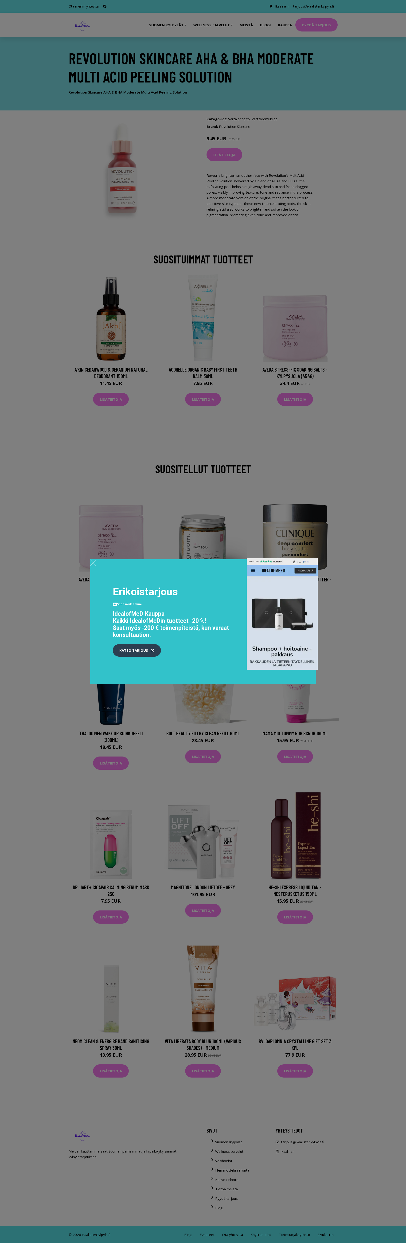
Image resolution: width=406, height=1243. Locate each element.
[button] (137, 650)
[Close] (93, 562)
